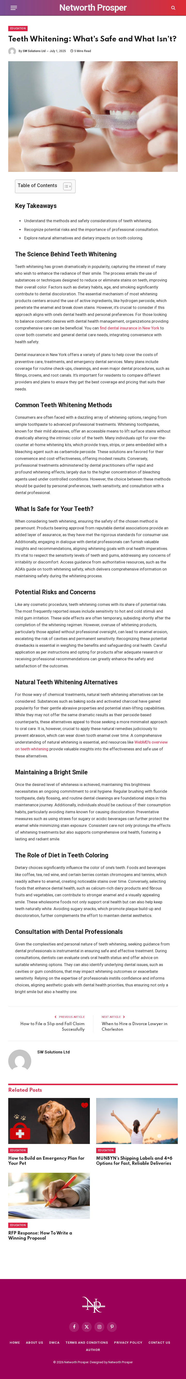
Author (93, 1350)
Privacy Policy (128, 1342)
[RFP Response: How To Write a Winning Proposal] (49, 1196)
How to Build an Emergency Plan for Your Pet (46, 1161)
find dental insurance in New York (129, 328)
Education (18, 28)
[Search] (172, 7)
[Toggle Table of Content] (65, 186)
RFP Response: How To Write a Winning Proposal (40, 1236)
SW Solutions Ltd (34, 51)
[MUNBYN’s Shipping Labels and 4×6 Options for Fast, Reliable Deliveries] (137, 1121)
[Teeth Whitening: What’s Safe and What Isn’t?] (93, 116)
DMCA (54, 1342)
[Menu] (14, 7)
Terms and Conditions (87, 1342)
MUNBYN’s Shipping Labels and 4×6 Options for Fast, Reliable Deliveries (134, 1161)
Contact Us (159, 1342)
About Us (34, 1342)
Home (15, 1342)
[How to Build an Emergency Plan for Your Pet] (49, 1121)
